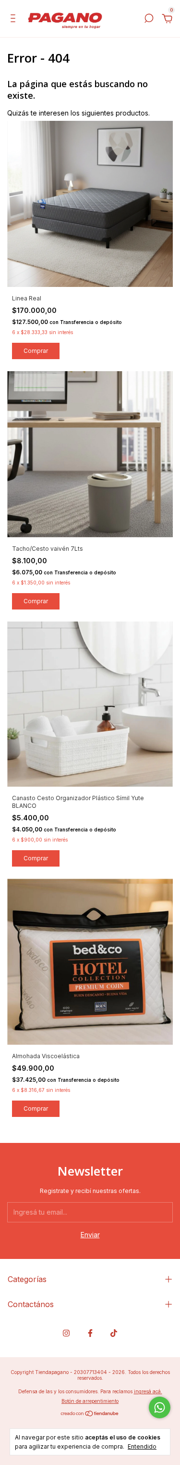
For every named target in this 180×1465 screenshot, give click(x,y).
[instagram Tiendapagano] (66, 1333)
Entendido (142, 1446)
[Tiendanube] (90, 1414)
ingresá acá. (148, 1391)
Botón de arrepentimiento (90, 1401)
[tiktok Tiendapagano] (114, 1333)
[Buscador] (149, 19)
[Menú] (14, 19)
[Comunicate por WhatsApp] (159, 1407)
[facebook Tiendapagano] (90, 1333)
